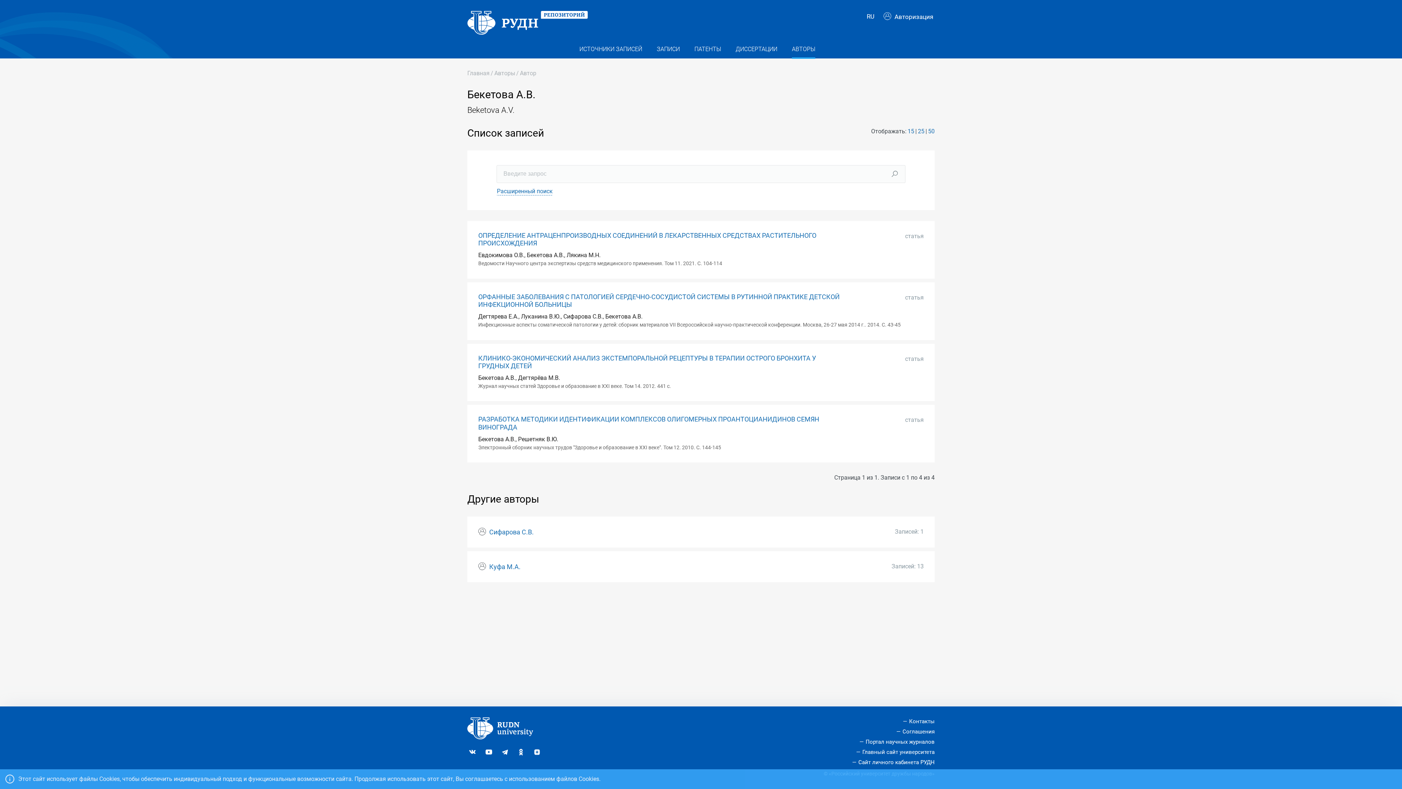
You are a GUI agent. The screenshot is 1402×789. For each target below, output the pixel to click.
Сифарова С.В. (511, 532)
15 (911, 131)
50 (931, 131)
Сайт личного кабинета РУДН (896, 762)
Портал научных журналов (900, 742)
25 (921, 131)
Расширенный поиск (525, 191)
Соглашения (919, 731)
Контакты (922, 721)
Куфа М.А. (505, 567)
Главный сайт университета (898, 752)
